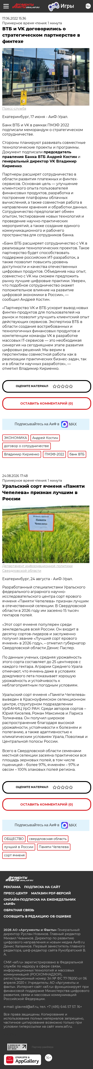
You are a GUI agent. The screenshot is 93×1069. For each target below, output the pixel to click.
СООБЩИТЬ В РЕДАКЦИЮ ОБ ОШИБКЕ (37, 916)
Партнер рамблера (42, 1047)
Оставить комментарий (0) (46, 403)
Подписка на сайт (42, 887)
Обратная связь (19, 910)
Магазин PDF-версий (51, 893)
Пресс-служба (14, 109)
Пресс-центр (16, 893)
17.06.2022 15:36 (14, 18)
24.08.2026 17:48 (15, 476)
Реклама (12, 887)
